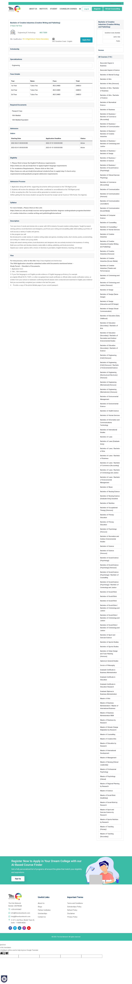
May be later (98, 971)
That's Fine (97, 977)
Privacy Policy (64, 974)
